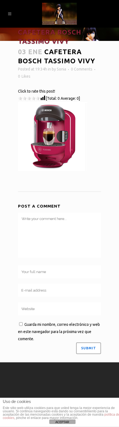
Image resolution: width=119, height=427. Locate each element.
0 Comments (81, 69)
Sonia (61, 69)
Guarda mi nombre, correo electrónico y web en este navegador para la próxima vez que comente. (59, 331)
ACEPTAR (62, 422)
